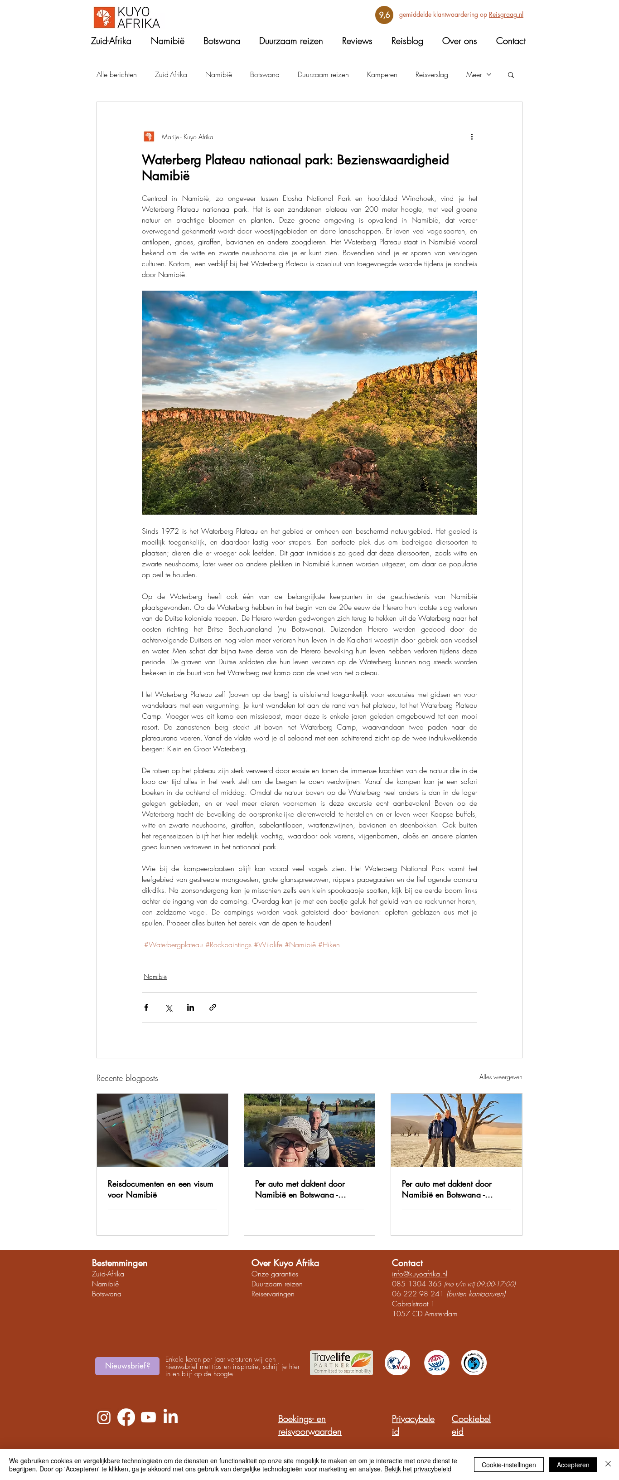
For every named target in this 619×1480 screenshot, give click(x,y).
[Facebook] (126, 1417)
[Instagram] (104, 1417)
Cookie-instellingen (509, 1464)
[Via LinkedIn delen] (190, 1007)
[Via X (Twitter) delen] (168, 1007)
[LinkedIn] (170, 1417)
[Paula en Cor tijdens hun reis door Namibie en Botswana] (309, 1130)
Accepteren (573, 1464)
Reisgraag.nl (506, 14)
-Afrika (115, 1274)
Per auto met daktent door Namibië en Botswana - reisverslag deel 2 (300, 1189)
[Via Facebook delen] (146, 1007)
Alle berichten (117, 74)
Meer (474, 74)
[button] (511, 74)
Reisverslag (432, 74)
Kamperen (382, 74)
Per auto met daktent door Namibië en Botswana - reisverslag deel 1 (447, 1189)
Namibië (218, 74)
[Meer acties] (471, 136)
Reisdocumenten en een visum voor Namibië (160, 1189)
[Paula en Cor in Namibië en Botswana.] (456, 1130)
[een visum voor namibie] (162, 1130)
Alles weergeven (500, 1076)
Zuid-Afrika (171, 74)
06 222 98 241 (418, 1294)
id (103, 1274)
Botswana (265, 74)
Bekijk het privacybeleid (417, 1468)
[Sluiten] (608, 1464)
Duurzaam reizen (323, 74)
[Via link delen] (212, 1007)
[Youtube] (148, 1417)
